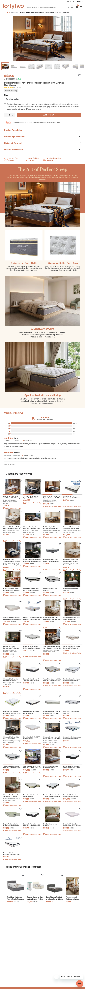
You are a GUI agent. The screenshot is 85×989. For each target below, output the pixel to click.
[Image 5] (48, 66)
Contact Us (70, 1)
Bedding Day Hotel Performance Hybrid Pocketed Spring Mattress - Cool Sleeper (45, 12)
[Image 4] (40, 66)
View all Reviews (9, 464)
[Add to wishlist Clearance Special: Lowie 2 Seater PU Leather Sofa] (20, 481)
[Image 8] (74, 66)
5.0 (14, 87)
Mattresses (14, 12)
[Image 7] (66, 66)
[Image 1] (14, 66)
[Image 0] (5, 66)
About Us (79, 1)
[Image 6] (57, 66)
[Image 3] (31, 66)
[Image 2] (22, 66)
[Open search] (68, 7)
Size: (6, 95)
